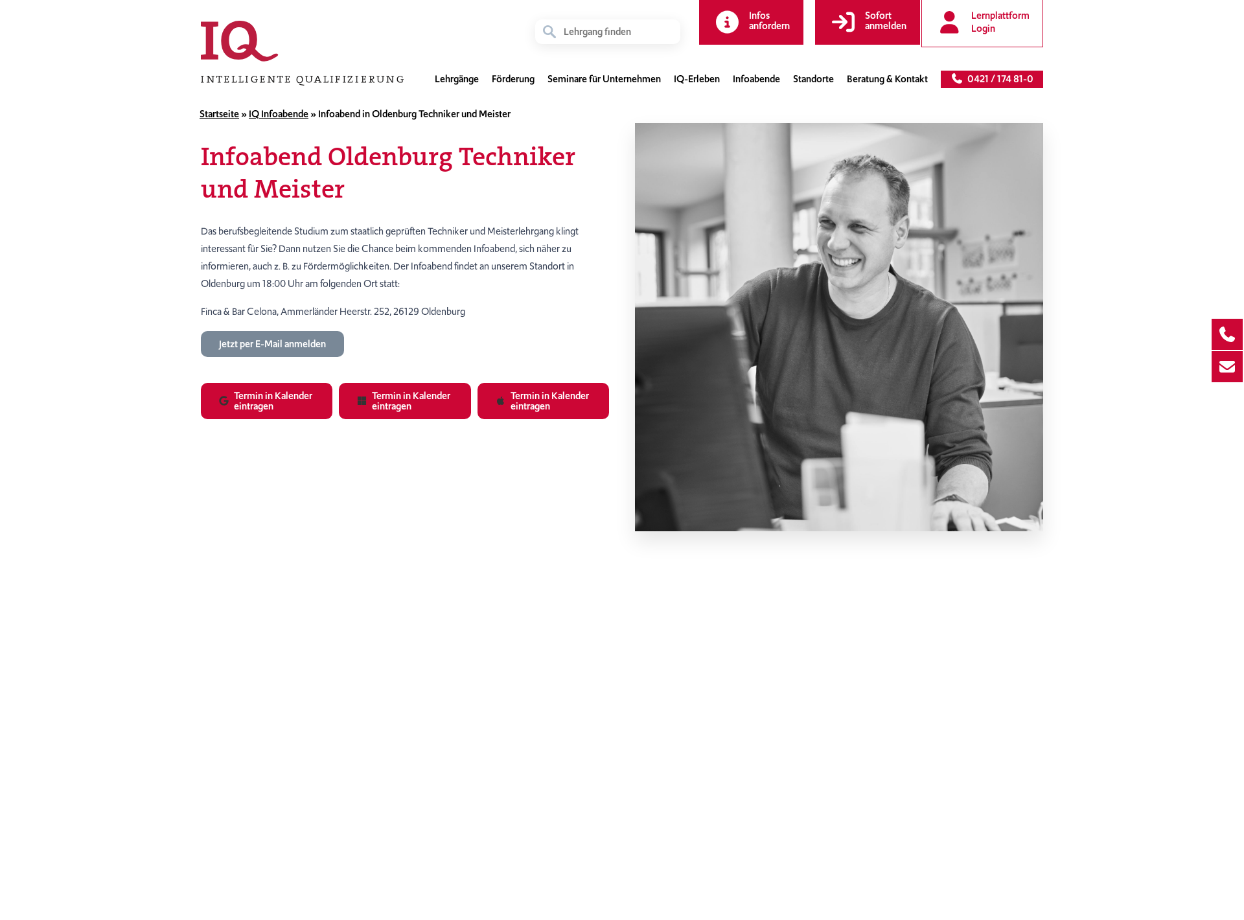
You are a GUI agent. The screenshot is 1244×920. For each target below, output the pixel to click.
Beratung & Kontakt (887, 79)
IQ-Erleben (697, 79)
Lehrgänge (457, 79)
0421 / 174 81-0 (998, 79)
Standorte (813, 79)
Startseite (219, 114)
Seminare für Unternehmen (604, 79)
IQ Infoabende (278, 114)
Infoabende (756, 79)
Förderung (513, 79)
